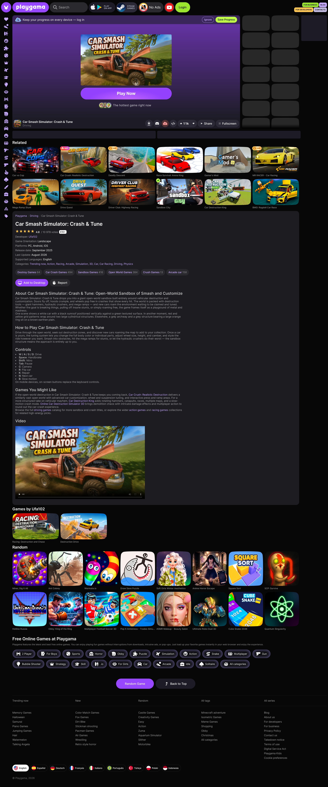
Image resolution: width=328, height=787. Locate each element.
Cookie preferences (275, 757)
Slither (142, 739)
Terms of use (272, 744)
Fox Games (82, 717)
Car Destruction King (81, 400)
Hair (14, 735)
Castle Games (146, 712)
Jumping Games (22, 730)
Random (143, 700)
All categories (209, 739)
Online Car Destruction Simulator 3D (62, 403)
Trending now (38, 263)
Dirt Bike (80, 721)
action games (137, 409)
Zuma (141, 730)
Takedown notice (274, 739)
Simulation (82, 263)
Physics (128, 263)
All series (269, 700)
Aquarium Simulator (150, 735)
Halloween (18, 717)
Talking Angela (21, 744)
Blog (266, 712)
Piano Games (20, 726)
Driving (34, 215)
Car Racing (106, 263)
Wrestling (80, 739)
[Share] (173, 123)
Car (96, 263)
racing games (160, 409)
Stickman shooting (86, 726)
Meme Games (209, 721)
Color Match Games (87, 712)
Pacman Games (84, 730)
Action (51, 263)
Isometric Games (211, 717)
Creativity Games (148, 717)
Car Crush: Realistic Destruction (148, 394)
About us (269, 717)
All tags (205, 700)
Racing (60, 263)
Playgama (21, 215)
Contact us (270, 735)
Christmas (207, 735)
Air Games (81, 735)
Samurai (17, 721)
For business (271, 726)
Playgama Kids (273, 753)
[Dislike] (194, 123)
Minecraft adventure (213, 712)
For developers (273, 721)
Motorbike (144, 744)
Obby (204, 730)
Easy (141, 721)
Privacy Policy (272, 730)
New (78, 700)
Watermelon (19, 739)
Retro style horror (85, 744)
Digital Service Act (275, 748)
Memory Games (21, 712)
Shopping (207, 726)
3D (91, 263)
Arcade (70, 263)
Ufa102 (33, 236)
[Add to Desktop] (149, 123)
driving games (42, 409)
